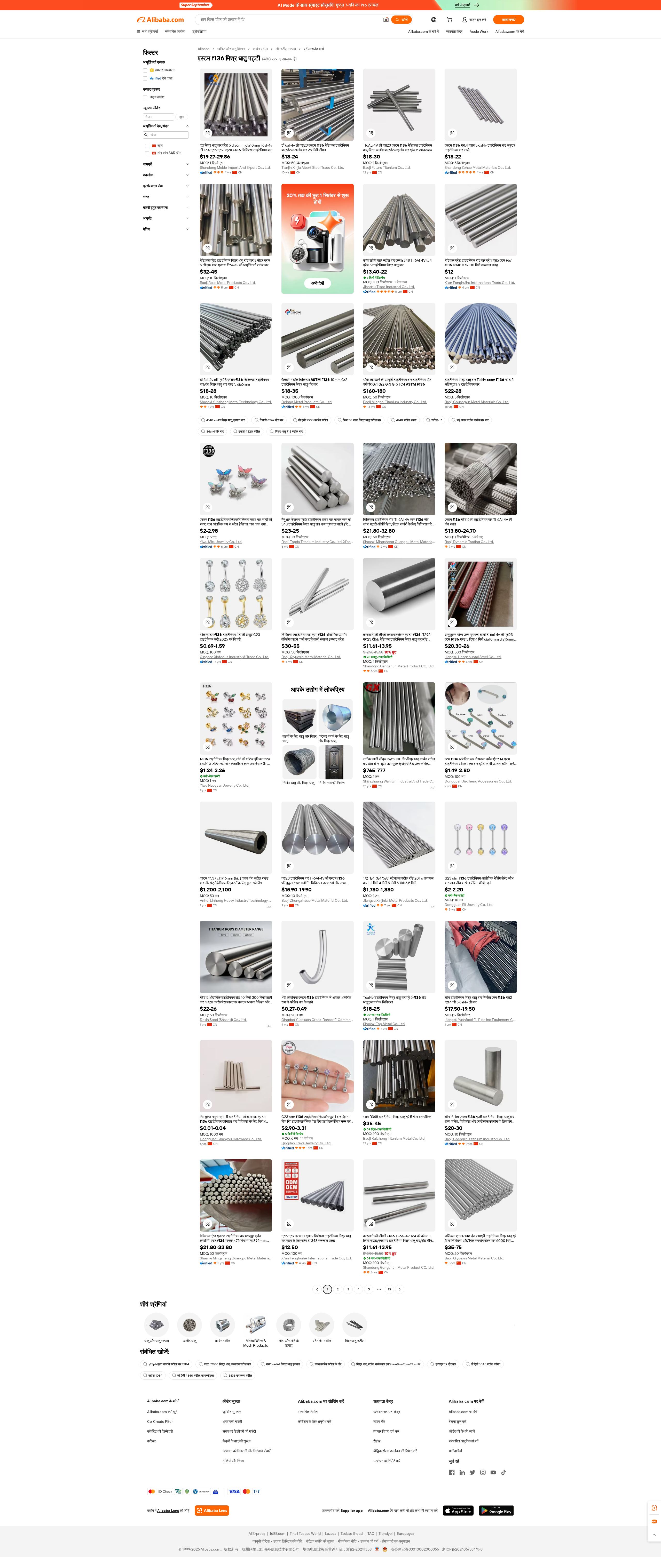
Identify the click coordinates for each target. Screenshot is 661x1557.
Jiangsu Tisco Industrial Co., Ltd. (389, 287)
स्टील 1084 (155, 1375)
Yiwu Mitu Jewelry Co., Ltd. (221, 542)
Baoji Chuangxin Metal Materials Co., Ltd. (477, 402)
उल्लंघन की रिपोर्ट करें (386, 1461)
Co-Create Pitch (160, 1421)
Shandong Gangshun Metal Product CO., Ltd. (398, 666)
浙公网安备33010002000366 (415, 1549)
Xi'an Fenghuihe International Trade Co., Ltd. (480, 283)
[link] (654, 1508)
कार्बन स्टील (260, 49)
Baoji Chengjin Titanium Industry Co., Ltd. (477, 1139)
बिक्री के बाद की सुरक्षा (236, 1441)
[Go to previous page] (317, 1289)
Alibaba (203, 49)
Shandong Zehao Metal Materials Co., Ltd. (478, 167)
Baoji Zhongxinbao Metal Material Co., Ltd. (314, 900)
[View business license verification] (377, 1549)
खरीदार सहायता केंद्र (386, 1412)
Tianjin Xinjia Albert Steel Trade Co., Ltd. (312, 167)
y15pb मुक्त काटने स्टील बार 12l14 (168, 1364)
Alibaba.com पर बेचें (463, 1412)
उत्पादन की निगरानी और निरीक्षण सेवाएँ (246, 1451)
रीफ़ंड (377, 1441)
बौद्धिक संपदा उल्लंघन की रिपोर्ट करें (395, 1451)
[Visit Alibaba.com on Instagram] (483, 1472)
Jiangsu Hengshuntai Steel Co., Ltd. (473, 657)
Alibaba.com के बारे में (163, 1401)
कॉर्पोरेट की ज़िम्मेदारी (160, 1431)
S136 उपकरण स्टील (240, 1375)
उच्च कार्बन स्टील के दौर (328, 1364)
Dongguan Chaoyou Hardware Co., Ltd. (231, 1139)
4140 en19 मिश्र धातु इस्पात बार (225, 420)
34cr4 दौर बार (215, 431)
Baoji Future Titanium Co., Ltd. (387, 167)
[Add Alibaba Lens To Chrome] (212, 1510)
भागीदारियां (455, 1451)
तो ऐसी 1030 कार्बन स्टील (313, 420)
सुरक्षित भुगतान (232, 1412)
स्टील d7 (436, 420)
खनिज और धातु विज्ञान (231, 49)
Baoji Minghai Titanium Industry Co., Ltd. (395, 402)
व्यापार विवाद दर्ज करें (386, 1431)
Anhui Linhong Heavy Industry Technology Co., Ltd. (236, 900)
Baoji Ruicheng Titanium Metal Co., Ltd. (394, 1138)
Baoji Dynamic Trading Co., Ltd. (469, 542)
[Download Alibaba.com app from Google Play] (496, 1510)
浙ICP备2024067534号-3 (462, 1549)
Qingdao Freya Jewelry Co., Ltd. (306, 1143)
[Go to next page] (399, 1289)
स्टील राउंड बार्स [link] (314, 49)
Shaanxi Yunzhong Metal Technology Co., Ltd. (236, 402)
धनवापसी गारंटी (232, 1421)
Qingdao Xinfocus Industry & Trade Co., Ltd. (234, 657)
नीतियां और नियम (233, 1461)
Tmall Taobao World (305, 1533)
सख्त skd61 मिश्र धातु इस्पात (283, 1364)
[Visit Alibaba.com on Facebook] (452, 1472)
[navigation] (166, 669)
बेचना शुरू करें (457, 1421)
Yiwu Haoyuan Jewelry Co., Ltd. (224, 785)
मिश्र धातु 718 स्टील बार (289, 431)
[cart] (450, 20)
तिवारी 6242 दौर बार (271, 420)
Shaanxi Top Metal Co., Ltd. (384, 1024)
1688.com (277, 1533)
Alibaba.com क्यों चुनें (162, 1412)
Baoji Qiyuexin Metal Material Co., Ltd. (311, 657)
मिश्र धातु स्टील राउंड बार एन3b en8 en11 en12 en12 (388, 1364)
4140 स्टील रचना (406, 420)
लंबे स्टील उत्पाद (286, 49)
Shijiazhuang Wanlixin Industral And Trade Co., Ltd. (399, 781)
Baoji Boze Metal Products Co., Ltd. (228, 283)
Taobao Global (352, 1533)
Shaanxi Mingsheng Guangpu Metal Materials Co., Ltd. (399, 542)
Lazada (330, 1533)
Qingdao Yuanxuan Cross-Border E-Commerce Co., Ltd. (317, 1020)
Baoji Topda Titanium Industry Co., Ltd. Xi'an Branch (317, 542)
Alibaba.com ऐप (380, 1510)
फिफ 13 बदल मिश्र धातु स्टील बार (362, 420)
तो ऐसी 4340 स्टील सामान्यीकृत (195, 1375)
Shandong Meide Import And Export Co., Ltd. (235, 167)
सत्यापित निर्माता (308, 1412)
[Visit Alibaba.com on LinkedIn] (462, 1472)
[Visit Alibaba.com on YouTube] (493, 1472)
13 (389, 1289)
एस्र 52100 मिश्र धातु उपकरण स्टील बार (227, 1364)
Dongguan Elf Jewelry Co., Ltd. (469, 905)
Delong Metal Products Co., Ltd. (306, 402)
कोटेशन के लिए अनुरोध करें (314, 1421)
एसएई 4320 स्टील (249, 431)
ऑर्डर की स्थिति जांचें (462, 1431)
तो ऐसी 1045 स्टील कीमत (485, 1364)
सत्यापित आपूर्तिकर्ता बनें (463, 1441)
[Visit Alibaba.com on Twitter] (472, 1472)
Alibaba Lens (168, 1510)
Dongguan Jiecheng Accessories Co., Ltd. (478, 781)
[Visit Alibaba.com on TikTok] (503, 1472)
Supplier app (352, 1510)
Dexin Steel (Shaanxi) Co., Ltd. (223, 1020)
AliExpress (257, 1533)
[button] (386, 20)
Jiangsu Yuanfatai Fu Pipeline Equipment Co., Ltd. (481, 1020)
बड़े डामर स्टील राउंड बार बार (473, 420)
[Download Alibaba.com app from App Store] (458, 1510)
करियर (151, 1441)
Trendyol (385, 1533)
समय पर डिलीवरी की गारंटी (239, 1431)
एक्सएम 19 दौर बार (446, 1364)
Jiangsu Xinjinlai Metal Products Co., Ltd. (395, 900)
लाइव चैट (379, 1421)
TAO (370, 1533)
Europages (405, 1533)
